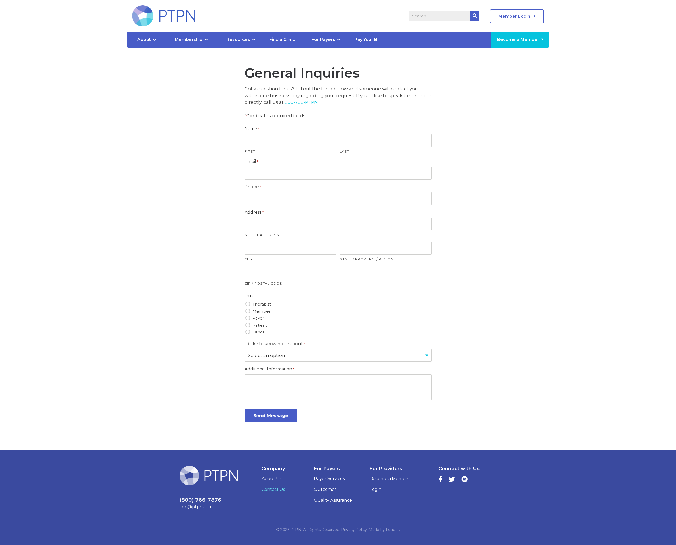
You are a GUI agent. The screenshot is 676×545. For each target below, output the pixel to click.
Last (344, 151)
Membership (189, 39)
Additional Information (269, 369)
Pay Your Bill (367, 39)
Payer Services (329, 478)
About (144, 39)
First (250, 151)
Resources (238, 39)
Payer (258, 318)
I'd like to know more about (275, 343)
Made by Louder (384, 529)
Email (251, 161)
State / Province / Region (367, 259)
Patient (259, 325)
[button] (517, 16)
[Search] (474, 16)
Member (261, 311)
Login (375, 489)
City (249, 259)
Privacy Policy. (354, 529)
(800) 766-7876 (200, 500)
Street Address (262, 235)
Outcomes (325, 489)
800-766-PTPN (301, 102)
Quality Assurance (333, 500)
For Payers (323, 39)
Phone (253, 186)
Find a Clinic (282, 39)
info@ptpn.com (196, 506)
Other (258, 332)
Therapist (261, 304)
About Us (271, 478)
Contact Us (273, 489)
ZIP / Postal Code (263, 283)
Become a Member (518, 39)
